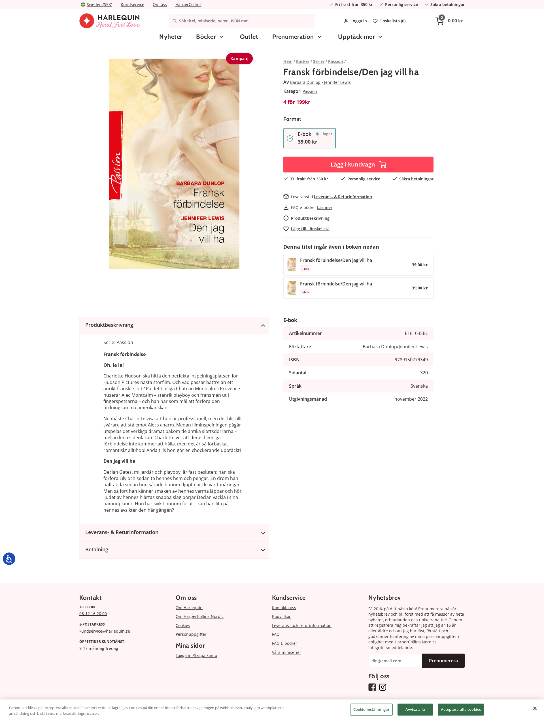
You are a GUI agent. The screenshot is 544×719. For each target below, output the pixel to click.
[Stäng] (535, 708)
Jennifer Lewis (337, 82)
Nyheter (170, 36)
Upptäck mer (356, 36)
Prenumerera (443, 661)
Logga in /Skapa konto (196, 655)
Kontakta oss (284, 607)
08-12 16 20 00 (93, 613)
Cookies (183, 625)
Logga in (358, 21)
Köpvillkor (281, 616)
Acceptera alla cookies (461, 709)
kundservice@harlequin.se (104, 631)
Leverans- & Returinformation (343, 196)
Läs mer (324, 207)
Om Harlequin (189, 607)
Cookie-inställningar (371, 709)
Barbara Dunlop (305, 82)
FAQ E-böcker (284, 643)
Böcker (206, 36)
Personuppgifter (191, 634)
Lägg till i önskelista (310, 228)
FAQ (276, 634)
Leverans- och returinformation (302, 625)
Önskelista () (392, 21)
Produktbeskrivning (310, 218)
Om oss (160, 4)
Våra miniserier (286, 652)
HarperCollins (188, 4)
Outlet (249, 36)
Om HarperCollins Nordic (200, 616)
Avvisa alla (415, 709)
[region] (272, 709)
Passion (310, 91)
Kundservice (132, 4)
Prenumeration (293, 36)
